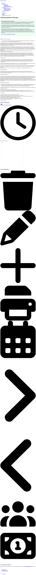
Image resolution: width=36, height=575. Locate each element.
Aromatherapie (6, 5)
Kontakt (3, 11)
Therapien (3, 3)
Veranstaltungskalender (27, 566)
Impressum (3, 569)
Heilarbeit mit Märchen (7, 9)
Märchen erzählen (6, 10)
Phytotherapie (6, 4)
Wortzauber (3, 7)
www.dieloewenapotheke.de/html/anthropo (9, 34)
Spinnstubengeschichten (7, 8)
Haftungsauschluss (4, 570)
